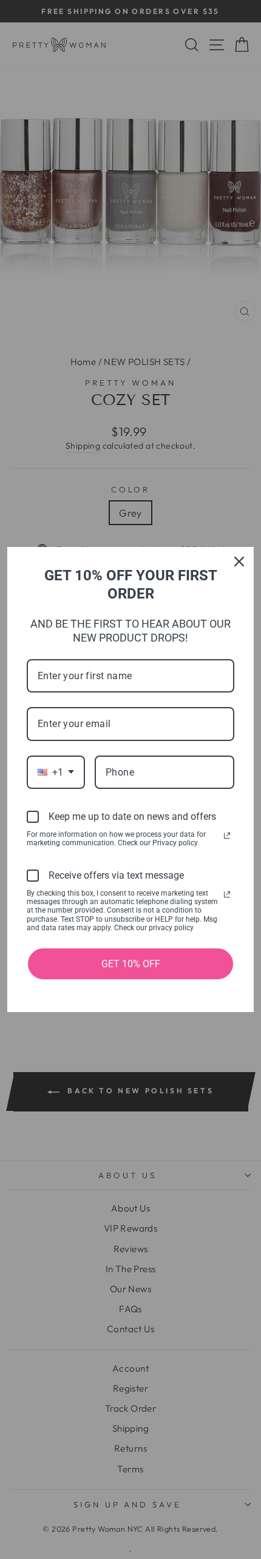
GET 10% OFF (130, 964)
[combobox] (56, 772)
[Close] (239, 561)
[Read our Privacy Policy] (227, 835)
